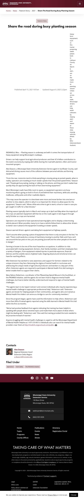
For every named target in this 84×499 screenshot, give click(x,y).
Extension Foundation (40, 488)
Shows (37, 438)
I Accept (73, 495)
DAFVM (35, 482)
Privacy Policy (52, 495)
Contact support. (50, 476)
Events (37, 431)
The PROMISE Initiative (32, 366)
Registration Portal (60, 431)
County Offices (22, 438)
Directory (56, 428)
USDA (35, 485)
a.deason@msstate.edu (23, 357)
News (15, 11)
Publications (39, 428)
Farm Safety (19, 366)
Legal (13, 482)
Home (8, 11)
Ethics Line (15, 485)
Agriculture (10, 366)
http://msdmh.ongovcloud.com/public (39, 325)
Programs (21, 434)
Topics (19, 431)
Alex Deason (19, 349)
